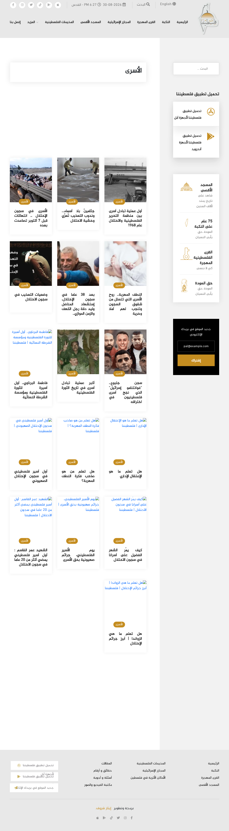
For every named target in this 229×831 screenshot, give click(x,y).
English (166, 4)
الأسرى (119, 201)
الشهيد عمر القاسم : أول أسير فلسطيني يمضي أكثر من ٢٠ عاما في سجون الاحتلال (30, 557)
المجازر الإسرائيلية (119, 22)
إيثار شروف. (103, 808)
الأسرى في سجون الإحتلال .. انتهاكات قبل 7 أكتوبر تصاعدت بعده (30, 218)
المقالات (107, 763)
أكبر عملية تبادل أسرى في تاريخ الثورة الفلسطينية (78, 388)
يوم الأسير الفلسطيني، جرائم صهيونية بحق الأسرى (78, 555)
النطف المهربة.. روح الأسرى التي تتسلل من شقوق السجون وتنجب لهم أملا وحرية (125, 304)
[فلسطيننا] (208, 18)
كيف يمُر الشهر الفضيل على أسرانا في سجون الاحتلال (125, 555)
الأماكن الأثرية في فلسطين (148, 778)
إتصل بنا (15, 22)
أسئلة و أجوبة (102, 778)
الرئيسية (182, 22)
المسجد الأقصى (91, 22)
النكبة (166, 22)
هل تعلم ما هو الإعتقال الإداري (125, 473)
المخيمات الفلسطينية (59, 22)
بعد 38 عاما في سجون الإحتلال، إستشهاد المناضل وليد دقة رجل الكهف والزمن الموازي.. (78, 304)
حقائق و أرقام (102, 770)
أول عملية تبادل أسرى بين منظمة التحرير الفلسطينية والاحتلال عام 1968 (125, 218)
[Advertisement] (78, 124)
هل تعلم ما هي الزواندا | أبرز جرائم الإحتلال (125, 639)
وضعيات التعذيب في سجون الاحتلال (30, 297)
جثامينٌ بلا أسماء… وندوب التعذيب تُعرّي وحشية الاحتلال (78, 216)
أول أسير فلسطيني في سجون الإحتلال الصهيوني (30, 476)
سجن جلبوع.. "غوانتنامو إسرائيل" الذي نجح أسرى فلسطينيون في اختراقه (125, 392)
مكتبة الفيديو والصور (98, 785)
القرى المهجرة (146, 22)
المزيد (31, 22)
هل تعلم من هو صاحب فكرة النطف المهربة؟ (78, 476)
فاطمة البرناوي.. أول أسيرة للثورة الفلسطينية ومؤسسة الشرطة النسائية (30, 390)
